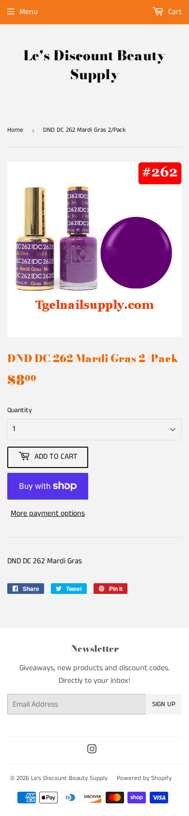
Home (15, 130)
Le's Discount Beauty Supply (94, 65)
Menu (28, 11)
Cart (174, 11)
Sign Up (163, 704)
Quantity (19, 410)
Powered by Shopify (144, 778)
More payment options (48, 513)
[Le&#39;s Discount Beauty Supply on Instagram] (92, 750)
